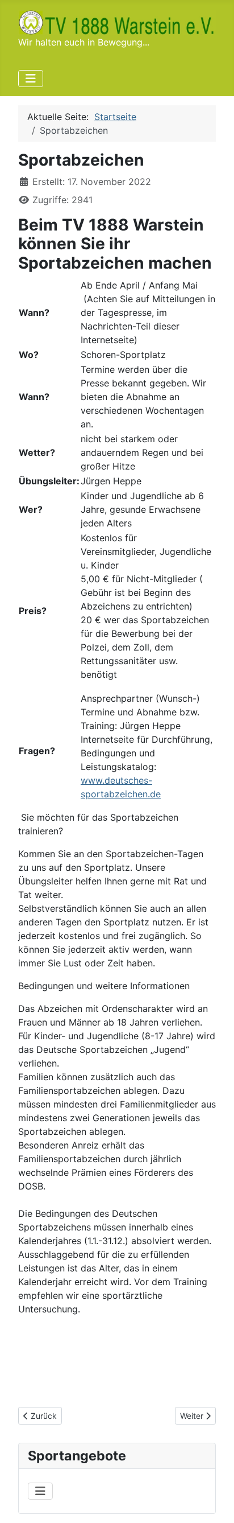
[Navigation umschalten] (30, 78)
